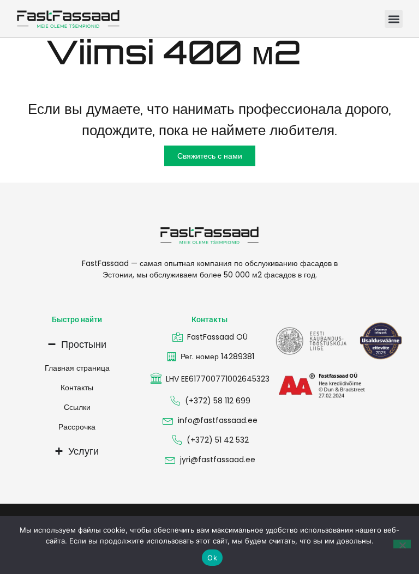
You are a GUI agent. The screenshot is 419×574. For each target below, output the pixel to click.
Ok (212, 557)
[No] (402, 544)
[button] (394, 19)
